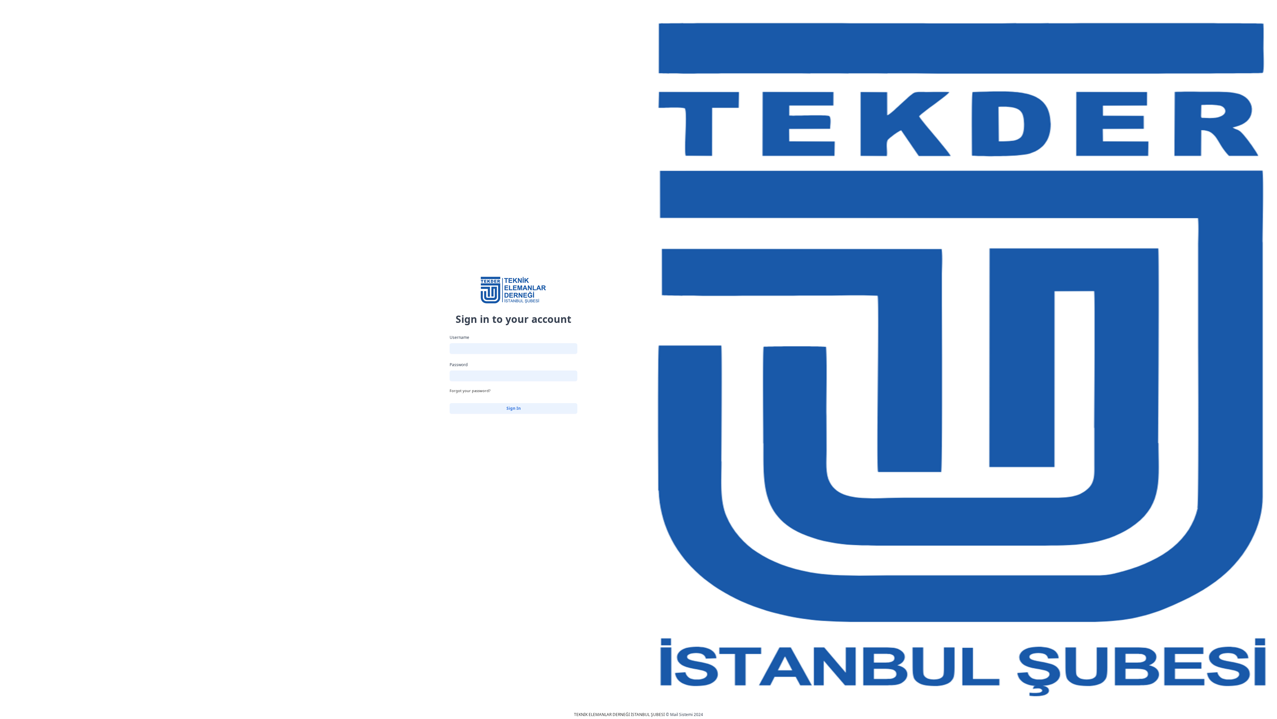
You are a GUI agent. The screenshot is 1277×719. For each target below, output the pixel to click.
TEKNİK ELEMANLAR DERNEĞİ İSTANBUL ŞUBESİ (619, 714)
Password (459, 364)
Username (459, 337)
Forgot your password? (470, 390)
